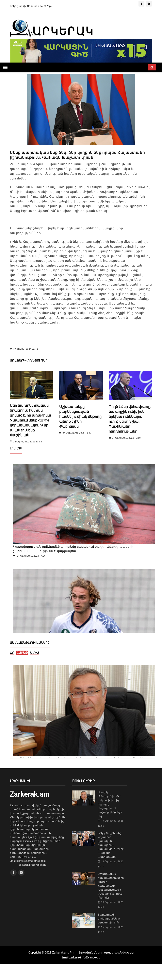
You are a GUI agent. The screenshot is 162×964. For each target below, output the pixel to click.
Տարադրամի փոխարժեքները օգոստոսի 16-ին (109, 918)
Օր (12, 653)
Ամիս (34, 653)
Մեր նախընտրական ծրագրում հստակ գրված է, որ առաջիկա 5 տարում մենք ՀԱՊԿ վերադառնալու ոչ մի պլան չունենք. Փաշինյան (30, 420)
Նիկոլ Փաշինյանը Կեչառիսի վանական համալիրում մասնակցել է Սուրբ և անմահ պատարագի (111, 845)
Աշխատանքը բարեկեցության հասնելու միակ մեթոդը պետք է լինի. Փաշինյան (80, 416)
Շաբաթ (22, 653)
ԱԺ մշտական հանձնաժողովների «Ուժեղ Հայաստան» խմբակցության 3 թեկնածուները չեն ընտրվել (111, 885)
